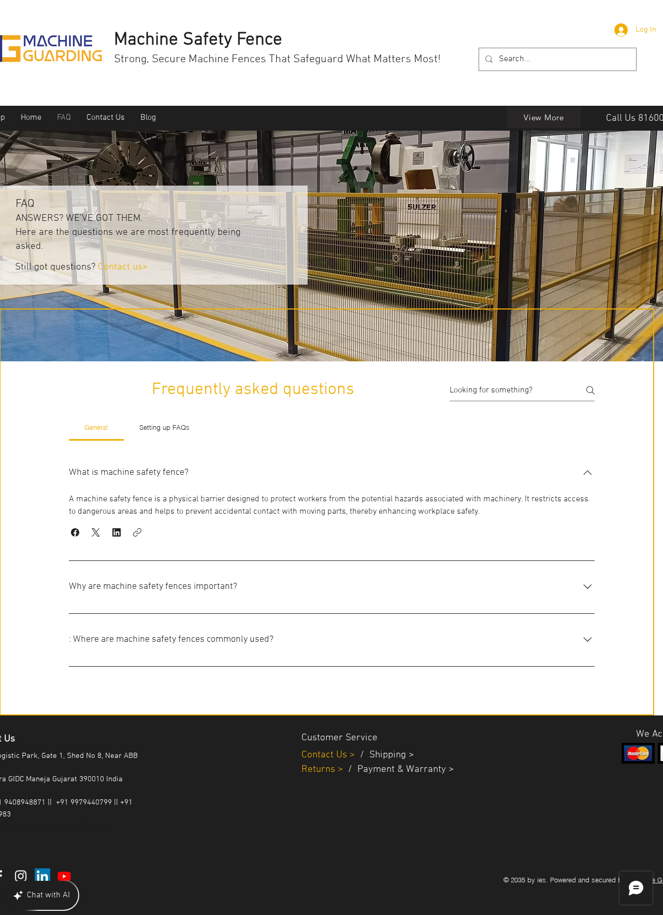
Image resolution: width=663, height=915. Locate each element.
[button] (75, 532)
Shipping (387, 755)
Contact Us (325, 755)
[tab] (96, 427)
